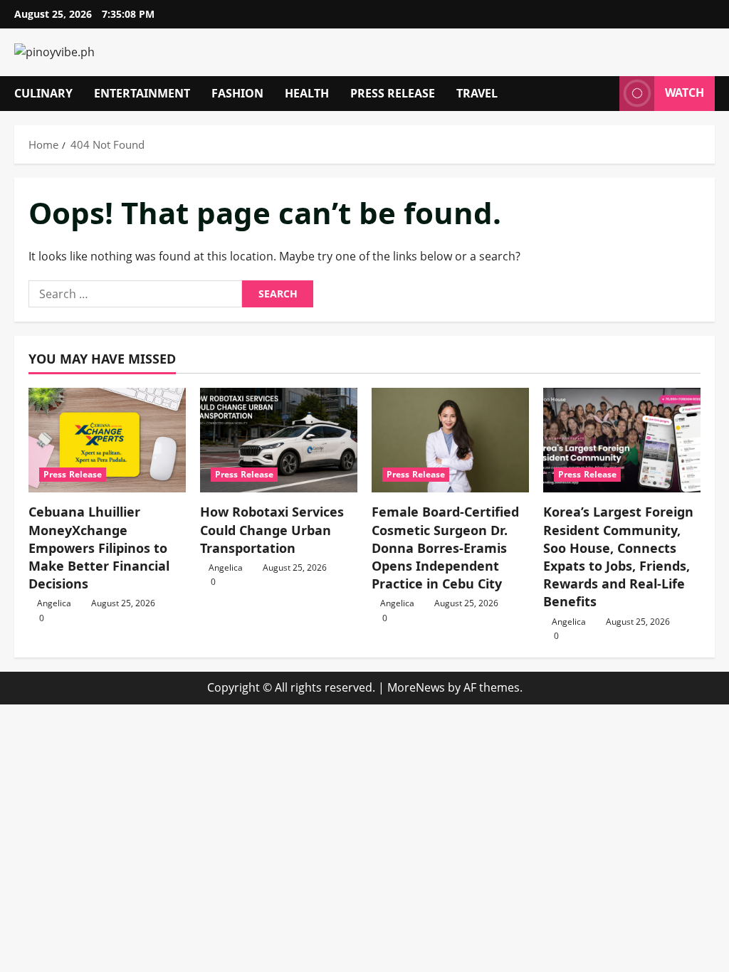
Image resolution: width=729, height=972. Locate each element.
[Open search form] (604, 93)
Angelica (54, 603)
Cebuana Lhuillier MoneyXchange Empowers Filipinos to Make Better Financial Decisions (98, 547)
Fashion (237, 93)
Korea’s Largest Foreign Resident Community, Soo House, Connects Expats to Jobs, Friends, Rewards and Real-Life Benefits (618, 556)
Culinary (43, 93)
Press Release (392, 93)
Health (307, 93)
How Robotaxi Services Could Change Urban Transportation (272, 529)
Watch (684, 92)
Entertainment (142, 93)
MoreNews (416, 687)
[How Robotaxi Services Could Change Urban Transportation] (278, 440)
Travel (477, 93)
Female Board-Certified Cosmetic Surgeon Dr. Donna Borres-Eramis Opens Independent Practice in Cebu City (445, 547)
